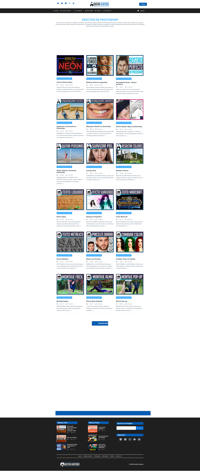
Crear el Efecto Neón (64, 82)
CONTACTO (108, 10)
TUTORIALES (78, 10)
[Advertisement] (100, 39)
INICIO (57, 10)
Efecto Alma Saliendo (94, 301)
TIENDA (98, 10)
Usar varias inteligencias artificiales (102, 446)
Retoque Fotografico (94, 217)
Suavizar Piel (91, 171)
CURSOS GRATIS (66, 10)
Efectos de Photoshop (64, 78)
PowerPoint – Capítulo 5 (102, 428)
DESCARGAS (90, 10)
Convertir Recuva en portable (103, 436)
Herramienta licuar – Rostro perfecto (126, 83)
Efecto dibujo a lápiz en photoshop (129, 126)
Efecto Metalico (63, 259)
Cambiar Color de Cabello (125, 259)
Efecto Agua (61, 217)
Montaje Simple (62, 301)
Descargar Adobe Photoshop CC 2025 (72, 446)
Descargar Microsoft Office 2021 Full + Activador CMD (72, 428)
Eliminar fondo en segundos (96, 82)
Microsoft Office (72, 437)
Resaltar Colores (122, 171)
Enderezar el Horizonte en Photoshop (66, 127)
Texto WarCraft (122, 217)
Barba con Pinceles (93, 259)
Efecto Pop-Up (121, 301)
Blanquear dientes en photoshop (98, 126)
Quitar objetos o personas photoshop (66, 171)
